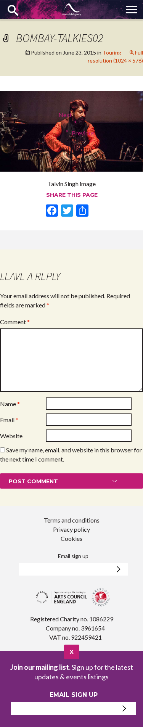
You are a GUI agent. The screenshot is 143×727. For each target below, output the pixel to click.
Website (11, 435)
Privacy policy (71, 529)
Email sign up (73, 556)
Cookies (71, 538)
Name (10, 403)
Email (9, 419)
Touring (112, 52)
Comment (15, 321)
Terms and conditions (72, 520)
